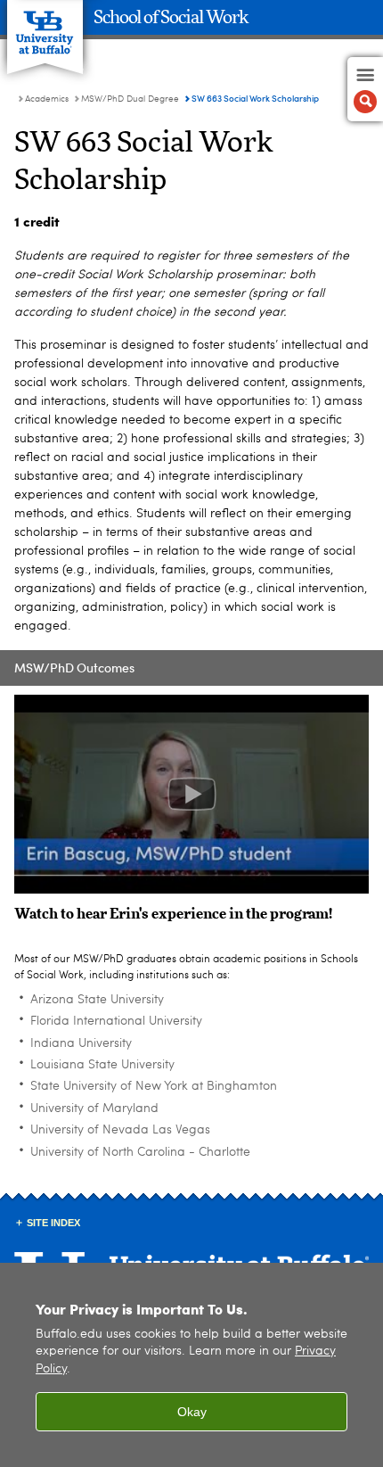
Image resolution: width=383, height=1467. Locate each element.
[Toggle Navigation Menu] (365, 89)
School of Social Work (171, 18)
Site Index (53, 1222)
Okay (192, 1412)
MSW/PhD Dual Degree (130, 99)
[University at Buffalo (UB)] (45, 27)
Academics (47, 99)
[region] (191, 1365)
